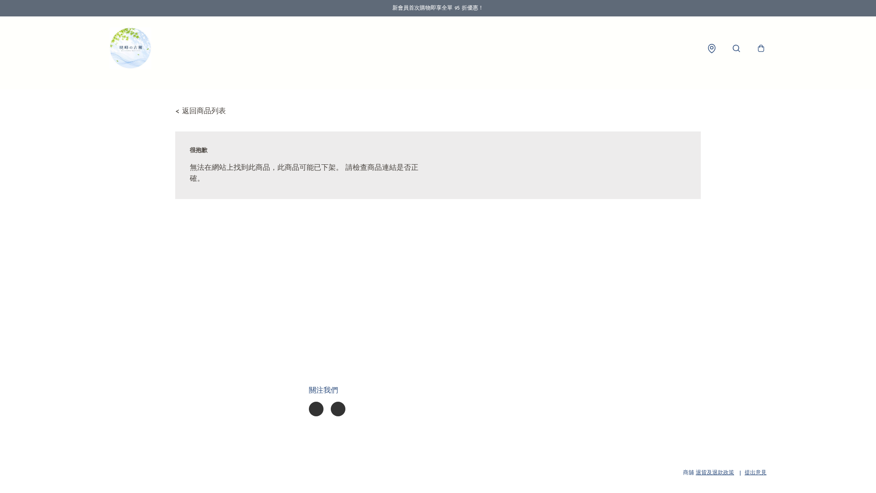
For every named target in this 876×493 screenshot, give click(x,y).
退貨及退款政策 (715, 473)
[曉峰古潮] (130, 48)
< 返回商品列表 (200, 111)
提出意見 (755, 473)
